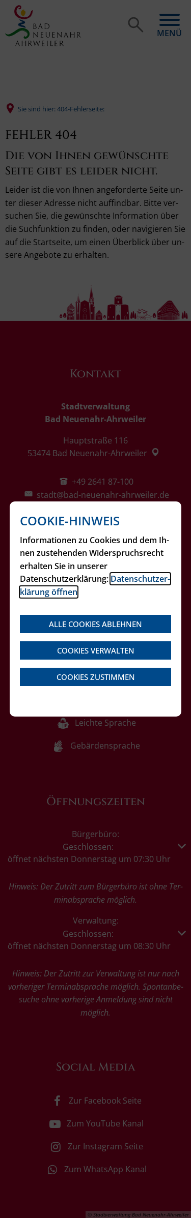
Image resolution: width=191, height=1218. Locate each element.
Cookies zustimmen (96, 677)
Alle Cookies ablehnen (95, 624)
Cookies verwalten (95, 650)
